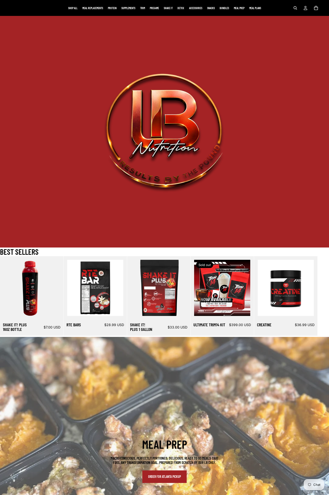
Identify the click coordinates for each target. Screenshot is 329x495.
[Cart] (316, 8)
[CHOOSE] (52, 308)
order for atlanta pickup (164, 477)
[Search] (295, 8)
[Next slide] (313, 296)
